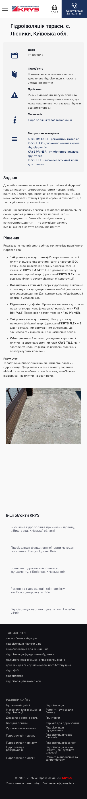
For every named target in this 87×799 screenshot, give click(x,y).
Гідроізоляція (55, 705)
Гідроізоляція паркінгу (21, 742)
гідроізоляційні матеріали (23, 681)
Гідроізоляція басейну (61, 742)
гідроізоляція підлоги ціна (23, 643)
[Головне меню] (5, 9)
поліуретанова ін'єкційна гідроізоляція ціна (35, 659)
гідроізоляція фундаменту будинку (30, 654)
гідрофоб (12, 670)
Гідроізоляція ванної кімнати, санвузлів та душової (60, 750)
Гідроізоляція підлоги (20, 758)
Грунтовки (53, 717)
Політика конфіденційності (59, 783)
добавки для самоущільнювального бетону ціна (38, 665)
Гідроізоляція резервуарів (15, 748)
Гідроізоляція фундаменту (55, 729)
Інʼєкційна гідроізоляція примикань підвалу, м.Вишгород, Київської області (42, 529)
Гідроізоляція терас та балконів (50, 120)
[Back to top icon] (78, 790)
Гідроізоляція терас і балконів (59, 736)
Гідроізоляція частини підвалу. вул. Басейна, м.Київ (43, 611)
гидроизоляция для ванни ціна (27, 649)
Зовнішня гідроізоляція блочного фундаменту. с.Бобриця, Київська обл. (38, 570)
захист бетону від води (21, 638)
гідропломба (14, 675)
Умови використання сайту (22, 783)
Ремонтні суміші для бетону (59, 711)
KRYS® (67, 778)
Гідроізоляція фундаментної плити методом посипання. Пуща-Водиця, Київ (42, 549)
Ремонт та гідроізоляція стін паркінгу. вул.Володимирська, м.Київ (37, 590)
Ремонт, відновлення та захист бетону (62, 758)
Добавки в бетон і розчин (23, 717)
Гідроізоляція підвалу (20, 735)
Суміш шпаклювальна (21, 728)
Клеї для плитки (17, 723)
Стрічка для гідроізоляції (62, 723)
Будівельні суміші (18, 705)
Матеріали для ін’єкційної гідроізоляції (23, 711)
